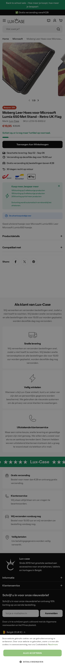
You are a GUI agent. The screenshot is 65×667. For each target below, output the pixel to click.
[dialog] (32, 651)
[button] (32, 662)
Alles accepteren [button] (32, 653)
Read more (53, 644)
